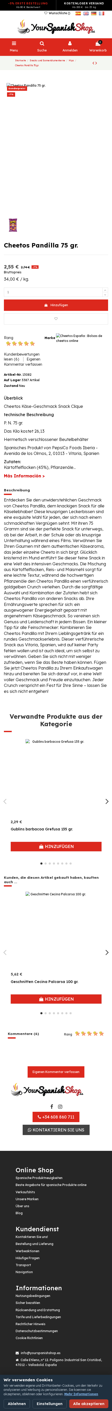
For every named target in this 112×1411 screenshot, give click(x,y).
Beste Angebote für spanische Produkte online (51, 1185)
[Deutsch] (93, 13)
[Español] (78, 13)
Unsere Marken (27, 1199)
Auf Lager (12, 380)
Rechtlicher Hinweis (30, 1324)
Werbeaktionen (27, 1251)
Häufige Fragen (28, 1258)
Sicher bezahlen (28, 1303)
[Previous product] (93, 63)
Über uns (22, 1206)
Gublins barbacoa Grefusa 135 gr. (42, 829)
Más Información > (24, 475)
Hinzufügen (59, 305)
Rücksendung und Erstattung (38, 1310)
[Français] (101, 13)
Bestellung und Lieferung (34, 1244)
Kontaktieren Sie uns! (32, 1237)
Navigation (24, 1272)
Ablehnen (17, 1403)
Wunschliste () (59, 13)
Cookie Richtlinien (29, 1338)
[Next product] (96, 63)
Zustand (11, 386)
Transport (23, 1265)
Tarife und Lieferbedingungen (38, 1317)
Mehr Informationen (81, 1394)
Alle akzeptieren (88, 1403)
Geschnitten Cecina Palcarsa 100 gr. (44, 981)
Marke (50, 338)
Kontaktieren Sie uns (58, 1129)
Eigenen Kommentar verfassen (56, 1072)
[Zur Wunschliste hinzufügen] (56, 319)
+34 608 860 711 (57, 1117)
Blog (19, 1213)
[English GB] (86, 13)
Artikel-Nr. (13, 375)
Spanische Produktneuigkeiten (39, 1178)
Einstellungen (50, 1403)
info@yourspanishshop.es (40, 1353)
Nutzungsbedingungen (33, 1296)
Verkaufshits (25, 1192)
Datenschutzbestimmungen (37, 1331)
